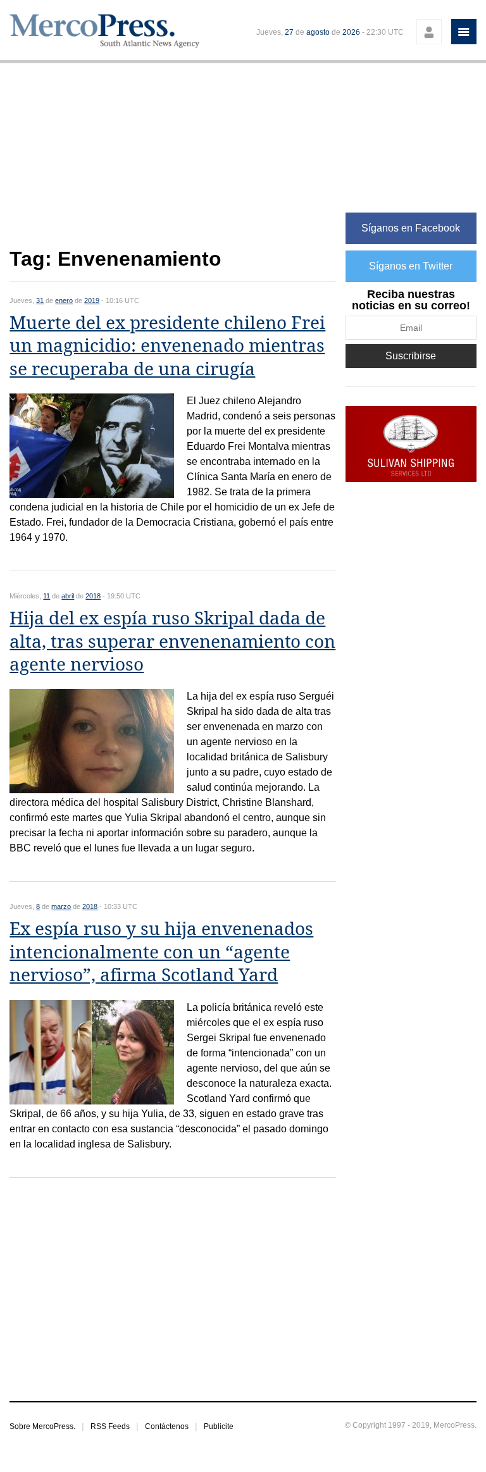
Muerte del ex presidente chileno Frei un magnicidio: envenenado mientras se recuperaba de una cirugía (167, 346)
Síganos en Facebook (410, 228)
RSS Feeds (110, 1426)
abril (67, 596)
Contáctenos (167, 1426)
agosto (318, 32)
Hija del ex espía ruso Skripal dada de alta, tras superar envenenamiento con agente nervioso (172, 641)
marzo (61, 906)
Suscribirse (410, 355)
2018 (93, 596)
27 (289, 32)
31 (40, 300)
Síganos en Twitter (410, 266)
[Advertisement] (172, 162)
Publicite (219, 1426)
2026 (351, 32)
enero (64, 300)
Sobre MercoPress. (42, 1426)
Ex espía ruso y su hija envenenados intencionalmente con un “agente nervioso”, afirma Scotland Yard (161, 952)
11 (46, 596)
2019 (91, 300)
